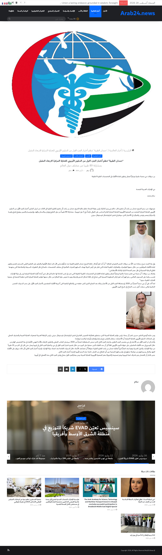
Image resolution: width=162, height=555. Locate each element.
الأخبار (105, 10)
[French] (3, 3)
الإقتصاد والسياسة (69, 10)
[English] (6, 3)
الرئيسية (128, 150)
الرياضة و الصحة (22, 10)
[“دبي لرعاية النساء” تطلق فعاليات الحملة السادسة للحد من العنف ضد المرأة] (138, 487)
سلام (88, 170)
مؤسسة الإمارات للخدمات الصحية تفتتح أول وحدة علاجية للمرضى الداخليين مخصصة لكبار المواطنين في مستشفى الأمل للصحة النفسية (62, 502)
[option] (81, 432)
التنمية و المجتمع (53, 10)
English (11, 10)
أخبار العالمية (95, 10)
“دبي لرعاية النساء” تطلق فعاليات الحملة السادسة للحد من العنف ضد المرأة (138, 500)
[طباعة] (60, 369)
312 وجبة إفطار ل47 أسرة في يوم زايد (142, 535)
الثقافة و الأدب (83, 10)
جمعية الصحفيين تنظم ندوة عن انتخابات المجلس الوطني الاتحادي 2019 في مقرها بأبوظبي (24, 500)
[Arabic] (10, 3)
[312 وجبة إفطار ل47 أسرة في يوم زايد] (138, 523)
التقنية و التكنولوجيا (38, 10)
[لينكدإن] (72, 369)
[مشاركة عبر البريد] (66, 369)
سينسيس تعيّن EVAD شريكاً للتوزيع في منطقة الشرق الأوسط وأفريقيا (81, 431)
